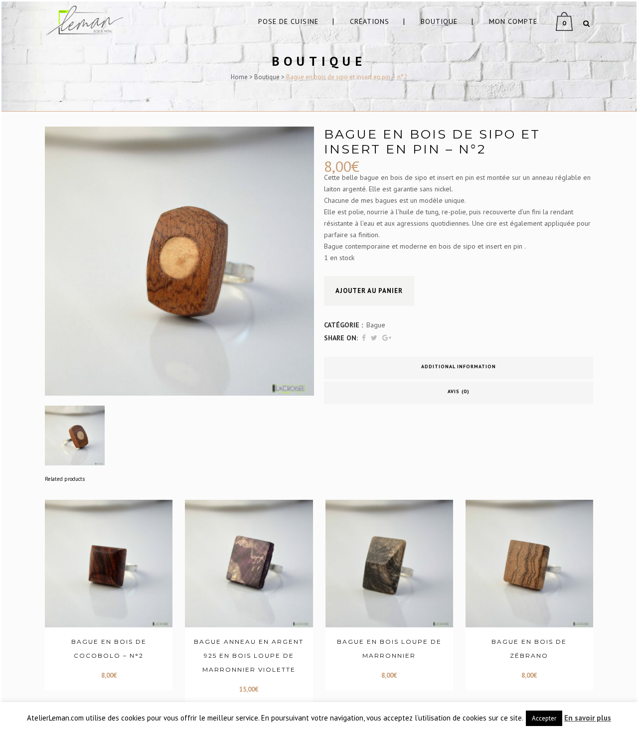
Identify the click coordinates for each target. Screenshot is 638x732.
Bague (375, 324)
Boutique (267, 77)
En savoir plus (587, 718)
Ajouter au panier (369, 291)
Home (239, 77)
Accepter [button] (544, 718)
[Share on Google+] (386, 337)
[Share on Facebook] (364, 337)
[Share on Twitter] (374, 337)
